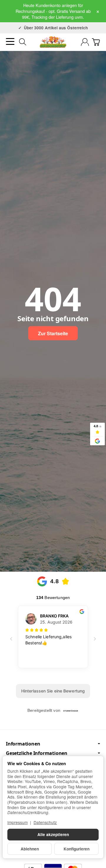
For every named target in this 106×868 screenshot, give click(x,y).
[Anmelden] (85, 42)
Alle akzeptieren (53, 834)
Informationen (23, 743)
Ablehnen (30, 849)
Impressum (17, 822)
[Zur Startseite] (53, 42)
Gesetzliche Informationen (36, 753)
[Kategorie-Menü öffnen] (10, 41)
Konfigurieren (77, 849)
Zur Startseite (53, 333)
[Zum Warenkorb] (96, 42)
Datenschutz (45, 822)
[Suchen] (22, 42)
